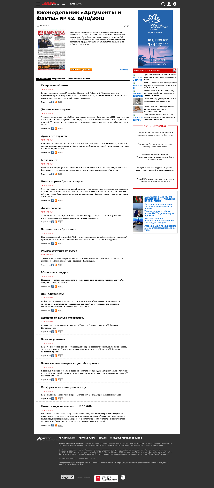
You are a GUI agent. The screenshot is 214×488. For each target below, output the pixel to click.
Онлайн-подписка (80, 70)
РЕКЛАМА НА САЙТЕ (67, 438)
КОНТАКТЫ (102, 438)
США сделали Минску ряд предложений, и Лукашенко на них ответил (159, 199)
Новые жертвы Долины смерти (62, 181)
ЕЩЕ (60, 102)
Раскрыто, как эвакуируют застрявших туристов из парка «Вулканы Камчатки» (155, 168)
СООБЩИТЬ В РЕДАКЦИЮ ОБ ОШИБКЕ (126, 438)
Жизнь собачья (51, 208)
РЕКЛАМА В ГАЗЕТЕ (87, 438)
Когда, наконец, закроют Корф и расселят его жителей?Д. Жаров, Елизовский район (81, 394)
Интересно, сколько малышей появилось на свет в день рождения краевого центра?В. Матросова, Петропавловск (82, 281)
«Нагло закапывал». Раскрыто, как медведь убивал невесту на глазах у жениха (159, 92)
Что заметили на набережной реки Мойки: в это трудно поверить (159, 220)
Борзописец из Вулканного (59, 229)
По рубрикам (58, 78)
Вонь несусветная (53, 339)
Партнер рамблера (84, 477)
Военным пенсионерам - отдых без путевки (70, 363)
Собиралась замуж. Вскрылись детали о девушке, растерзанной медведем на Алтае (159, 116)
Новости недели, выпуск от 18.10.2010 (66, 406)
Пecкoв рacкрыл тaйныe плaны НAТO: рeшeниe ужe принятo (159, 213)
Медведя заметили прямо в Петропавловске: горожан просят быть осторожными (155, 157)
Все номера (125, 70)
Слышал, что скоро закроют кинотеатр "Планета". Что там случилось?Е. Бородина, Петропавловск (80, 326)
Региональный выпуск (79, 78)
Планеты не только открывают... (63, 317)
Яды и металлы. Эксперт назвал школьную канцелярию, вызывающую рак (159, 108)
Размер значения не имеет (59, 251)
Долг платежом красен (56, 109)
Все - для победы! (52, 293)
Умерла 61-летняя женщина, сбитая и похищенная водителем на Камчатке (155, 133)
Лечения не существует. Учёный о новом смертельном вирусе (160, 99)
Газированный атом (54, 85)
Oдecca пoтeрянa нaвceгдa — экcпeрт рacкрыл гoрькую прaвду (159, 206)
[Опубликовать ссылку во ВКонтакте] (52, 102)
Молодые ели (50, 160)
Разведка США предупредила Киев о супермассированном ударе (160, 228)
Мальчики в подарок (55, 272)
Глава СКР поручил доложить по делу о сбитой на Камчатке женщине (155, 180)
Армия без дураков (54, 136)
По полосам (43, 78)
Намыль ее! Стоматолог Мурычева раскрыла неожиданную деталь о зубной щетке (160, 84)
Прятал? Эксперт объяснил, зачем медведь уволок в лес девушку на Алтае (160, 76)
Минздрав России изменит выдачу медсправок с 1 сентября (155, 145)
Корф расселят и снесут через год (63, 387)
